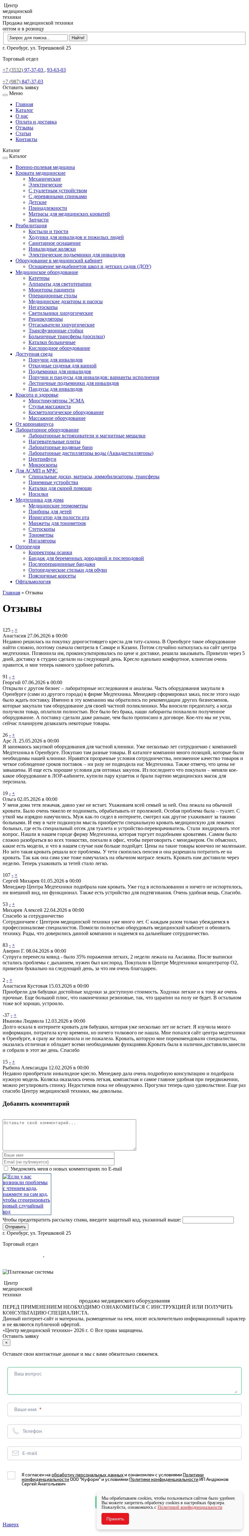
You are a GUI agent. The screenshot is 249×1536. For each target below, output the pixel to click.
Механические (45, 179)
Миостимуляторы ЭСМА (56, 400)
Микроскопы (43, 465)
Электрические (45, 184)
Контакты (26, 139)
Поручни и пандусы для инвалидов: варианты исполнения (94, 377)
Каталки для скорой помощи (60, 488)
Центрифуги (42, 459)
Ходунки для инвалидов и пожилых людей (76, 237)
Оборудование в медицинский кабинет (59, 260)
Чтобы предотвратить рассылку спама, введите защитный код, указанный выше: (92, 1219)
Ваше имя (26, 1409)
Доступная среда (34, 354)
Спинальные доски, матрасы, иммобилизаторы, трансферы (94, 476)
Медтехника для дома (40, 500)
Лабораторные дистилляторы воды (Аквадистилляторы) (91, 453)
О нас (22, 116)
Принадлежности (48, 208)
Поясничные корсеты (52, 575)
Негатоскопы (43, 307)
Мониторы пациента (52, 289)
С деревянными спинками (58, 196)
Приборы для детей (50, 511)
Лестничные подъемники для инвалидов (74, 383)
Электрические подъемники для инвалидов (77, 254)
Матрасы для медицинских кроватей (69, 214)
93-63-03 (56, 70)
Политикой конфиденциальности (190, 1507)
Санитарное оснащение (55, 243)
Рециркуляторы (46, 319)
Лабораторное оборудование (47, 430)
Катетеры (39, 278)
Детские (38, 202)
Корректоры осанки (50, 552)
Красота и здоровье (37, 395)
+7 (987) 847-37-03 (23, 1261)
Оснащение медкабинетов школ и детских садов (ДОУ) (90, 266)
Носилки (38, 494)
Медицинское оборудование (47, 272)
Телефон (32, 1431)
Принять (115, 1518)
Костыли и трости (48, 231)
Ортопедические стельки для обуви (68, 570)
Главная (24, 104)
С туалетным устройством (58, 190)
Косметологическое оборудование (66, 412)
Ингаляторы (42, 540)
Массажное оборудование (57, 418)
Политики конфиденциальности (163, 1479)
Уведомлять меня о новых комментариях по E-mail (65, 1169)
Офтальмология (33, 581)
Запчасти (39, 219)
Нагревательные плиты (54, 441)
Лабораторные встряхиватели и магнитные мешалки (87, 435)
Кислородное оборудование (59, 348)
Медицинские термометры (58, 505)
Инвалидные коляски (52, 249)
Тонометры (41, 535)
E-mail (29, 1453)
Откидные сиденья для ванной (63, 365)
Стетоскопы (42, 529)
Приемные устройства (53, 482)
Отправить (15, 1226)
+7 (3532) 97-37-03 (23, 1255)
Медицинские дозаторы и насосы (66, 301)
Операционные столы (53, 295)
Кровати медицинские (40, 173)
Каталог (24, 110)
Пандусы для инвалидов (56, 389)
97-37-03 (23, 70)
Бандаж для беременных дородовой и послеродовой (86, 558)
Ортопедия (28, 546)
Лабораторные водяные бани (61, 447)
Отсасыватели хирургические (62, 324)
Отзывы (24, 127)
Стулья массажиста (50, 406)
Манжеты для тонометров (57, 523)
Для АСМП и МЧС (37, 470)
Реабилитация (31, 225)
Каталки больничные (52, 342)
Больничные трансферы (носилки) (67, 336)
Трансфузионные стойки (56, 330)
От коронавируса (34, 424)
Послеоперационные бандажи (62, 564)
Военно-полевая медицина (45, 167)
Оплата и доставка (36, 122)
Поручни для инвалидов (56, 360)
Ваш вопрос (28, 1373)
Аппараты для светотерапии (60, 284)
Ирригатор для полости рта (59, 517)
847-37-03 (23, 81)
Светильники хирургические (61, 313)
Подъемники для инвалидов (60, 371)
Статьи (23, 133)
